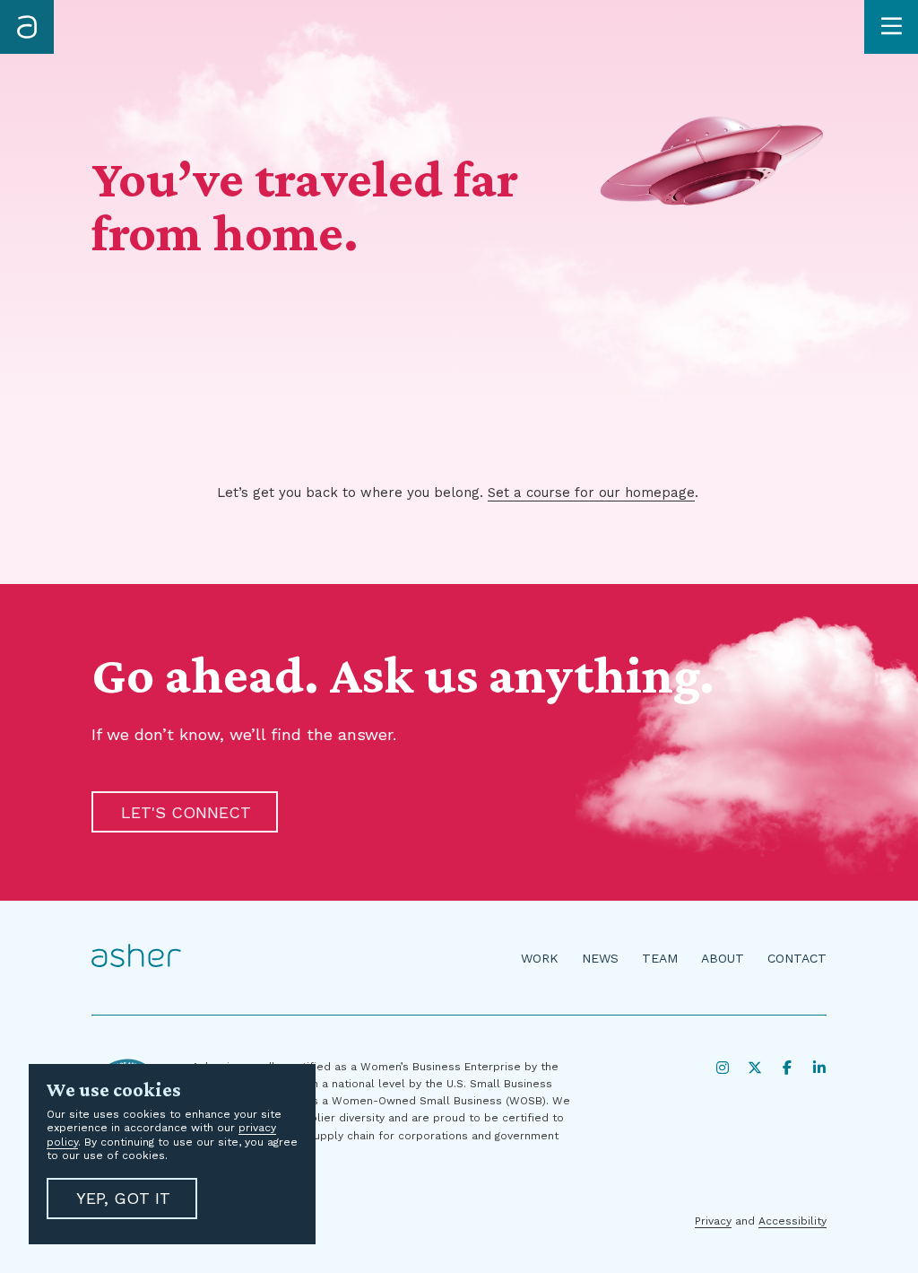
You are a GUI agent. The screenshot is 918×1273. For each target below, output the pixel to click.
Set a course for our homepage (591, 492)
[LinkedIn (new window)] (819, 1067)
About (722, 958)
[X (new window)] (755, 1067)
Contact (797, 958)
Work (540, 958)
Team (660, 958)
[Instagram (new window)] (722, 1067)
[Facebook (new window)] (787, 1067)
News (600, 958)
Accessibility (792, 1221)
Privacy (713, 1221)
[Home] (27, 27)
